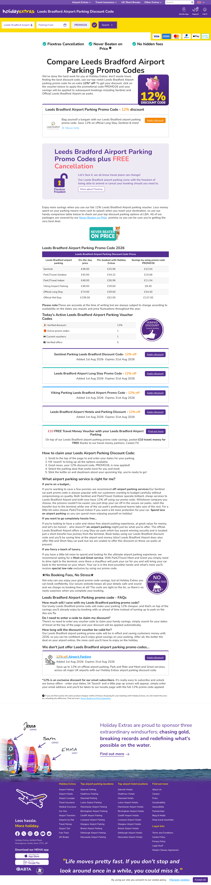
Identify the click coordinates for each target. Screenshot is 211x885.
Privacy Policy (158, 841)
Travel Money (65, 824)
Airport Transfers (67, 815)
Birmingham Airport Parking (93, 811)
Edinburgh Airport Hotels (130, 832)
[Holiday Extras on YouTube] (42, 833)
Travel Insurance (67, 802)
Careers (156, 793)
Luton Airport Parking (90, 802)
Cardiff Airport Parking (91, 815)
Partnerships (158, 811)
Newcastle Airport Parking (93, 837)
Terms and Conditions (162, 832)
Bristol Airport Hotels (128, 828)
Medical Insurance (67, 806)
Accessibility (158, 806)
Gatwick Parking (88, 789)
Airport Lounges (67, 798)
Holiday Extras (18, 11)
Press (155, 798)
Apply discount (155, 120)
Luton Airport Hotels (128, 802)
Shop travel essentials (163, 819)
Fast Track (64, 832)
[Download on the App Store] (32, 855)
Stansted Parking (88, 798)
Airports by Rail (66, 819)
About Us (157, 789)
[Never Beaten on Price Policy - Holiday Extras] (110, 48)
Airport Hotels (66, 793)
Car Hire (63, 811)
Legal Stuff (157, 845)
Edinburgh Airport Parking (93, 832)
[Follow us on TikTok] (36, 833)
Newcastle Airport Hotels (130, 837)
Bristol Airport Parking (91, 828)
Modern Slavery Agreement (165, 850)
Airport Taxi (64, 828)
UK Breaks (64, 837)
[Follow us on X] (23, 833)
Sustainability (158, 802)
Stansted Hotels (126, 798)
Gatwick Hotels (125, 789)
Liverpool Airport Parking (92, 819)
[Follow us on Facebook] (17, 833)
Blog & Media (158, 815)
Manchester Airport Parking (93, 806)
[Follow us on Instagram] (30, 833)
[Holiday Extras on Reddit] (49, 833)
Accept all (200, 879)
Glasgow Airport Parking (92, 824)
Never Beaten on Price (93, 217)
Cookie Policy (158, 837)
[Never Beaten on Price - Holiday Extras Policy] (105, 233)
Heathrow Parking (89, 793)
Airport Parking (73, 657)
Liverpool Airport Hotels (129, 819)
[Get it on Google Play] (32, 862)
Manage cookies (179, 880)
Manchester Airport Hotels (130, 806)
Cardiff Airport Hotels (128, 815)
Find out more (156, 431)
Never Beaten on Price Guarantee (96, 698)
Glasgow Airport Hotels (129, 824)
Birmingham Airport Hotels (131, 811)
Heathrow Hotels (126, 793)
